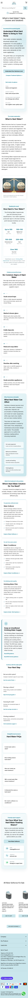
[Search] (25, 8)
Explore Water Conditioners (12, 573)
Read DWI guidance (9, 653)
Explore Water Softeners (11, 534)
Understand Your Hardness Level (14, 71)
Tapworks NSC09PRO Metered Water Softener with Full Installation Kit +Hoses (8, 907)
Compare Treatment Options (14, 75)
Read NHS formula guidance (11, 656)
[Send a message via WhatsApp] (23, 993)
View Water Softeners (14, 841)
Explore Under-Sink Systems (12, 612)
